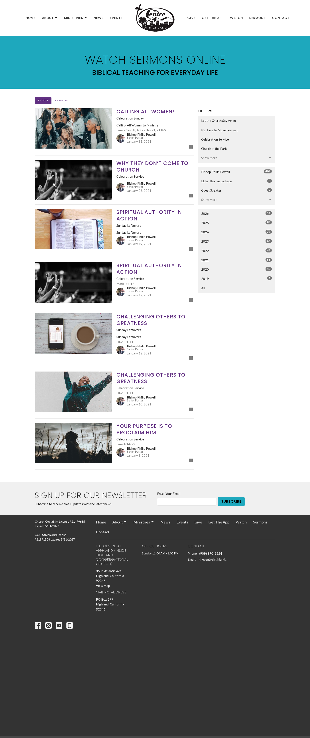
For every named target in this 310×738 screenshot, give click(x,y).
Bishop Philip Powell (235, 172)
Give (191, 18)
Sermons (257, 18)
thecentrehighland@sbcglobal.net (214, 559)
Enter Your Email (168, 493)
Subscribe (231, 501)
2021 (235, 260)
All (203, 288)
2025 (235, 223)
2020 (235, 269)
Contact (280, 18)
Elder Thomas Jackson (235, 181)
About (48, 18)
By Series (61, 100)
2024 (235, 232)
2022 (235, 251)
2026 (235, 213)
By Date (43, 100)
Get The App (213, 18)
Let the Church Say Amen (218, 120)
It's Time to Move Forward (219, 130)
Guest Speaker (235, 190)
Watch (236, 18)
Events (116, 18)
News (99, 18)
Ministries (73, 18)
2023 (235, 241)
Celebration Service (215, 139)
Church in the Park (214, 148)
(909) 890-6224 (210, 553)
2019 (235, 278)
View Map (103, 586)
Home (31, 18)
